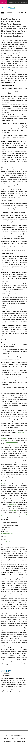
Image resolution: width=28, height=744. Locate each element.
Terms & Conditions (20, 738)
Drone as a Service (11, 442)
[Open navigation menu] (2, 12)
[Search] (19, 12)
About (7, 735)
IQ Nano (13, 510)
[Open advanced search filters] (22, 12)
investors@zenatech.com (7, 533)
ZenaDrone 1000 (13, 504)
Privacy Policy (21, 741)
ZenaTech (3, 438)
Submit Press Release (8, 738)
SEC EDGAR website (20, 432)
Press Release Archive (16, 735)
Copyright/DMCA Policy (9, 741)
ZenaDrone (4, 483)
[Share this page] (26, 12)
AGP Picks (3, 2)
